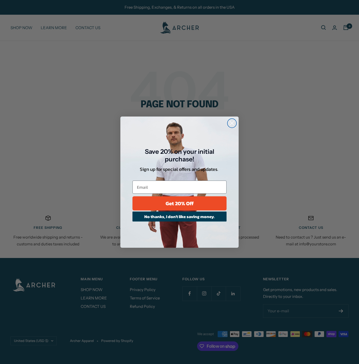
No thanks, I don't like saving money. (179, 216)
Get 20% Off (180, 203)
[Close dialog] (232, 123)
